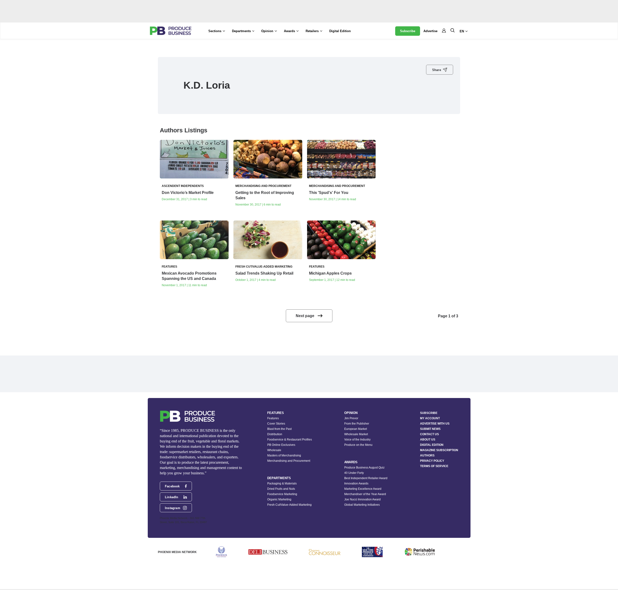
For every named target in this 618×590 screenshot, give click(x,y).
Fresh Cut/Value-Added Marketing (289, 504)
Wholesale (274, 450)
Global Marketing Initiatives (362, 504)
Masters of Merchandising (284, 455)
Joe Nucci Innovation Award (362, 499)
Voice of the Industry (357, 439)
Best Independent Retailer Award (365, 478)
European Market (355, 429)
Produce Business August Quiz (364, 467)
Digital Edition (340, 31)
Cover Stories (276, 423)
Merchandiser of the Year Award (365, 494)
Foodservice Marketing (282, 494)
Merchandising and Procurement (288, 460)
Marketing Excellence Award (362, 488)
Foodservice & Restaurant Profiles (289, 439)
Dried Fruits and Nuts (281, 488)
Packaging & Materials (282, 483)
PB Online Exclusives (281, 445)
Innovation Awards (356, 483)
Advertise (430, 31)
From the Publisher (356, 423)
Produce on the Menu (358, 445)
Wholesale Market (356, 434)
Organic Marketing (279, 499)
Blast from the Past (279, 429)
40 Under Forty (354, 473)
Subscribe (407, 31)
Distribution (274, 434)
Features (273, 418)
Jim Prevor (351, 418)
